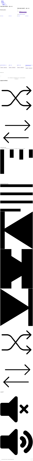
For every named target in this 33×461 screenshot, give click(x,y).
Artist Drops (20, 14)
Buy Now (25, 12)
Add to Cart (21, 12)
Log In (2, 3)
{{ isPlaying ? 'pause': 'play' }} (3, 147)
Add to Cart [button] (5, 67)
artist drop (24, 14)
